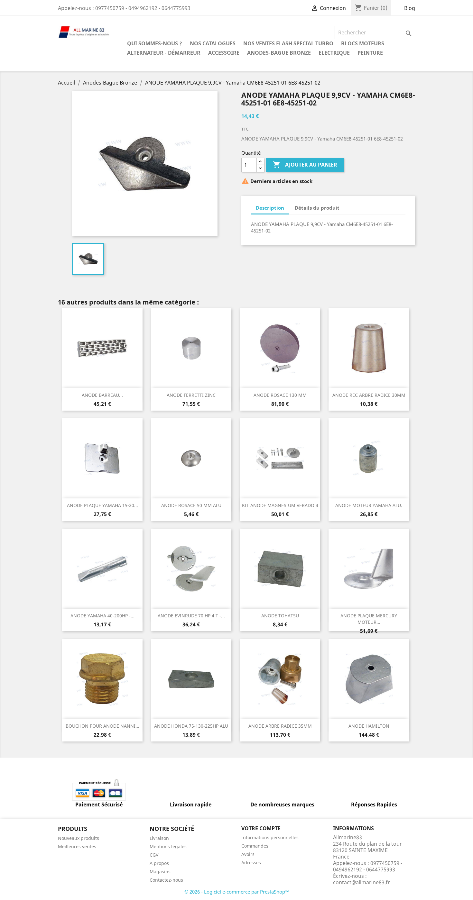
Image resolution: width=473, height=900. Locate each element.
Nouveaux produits (78, 838)
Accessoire (223, 52)
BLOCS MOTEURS (362, 43)
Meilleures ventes (77, 846)
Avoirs (248, 854)
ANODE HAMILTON (368, 726)
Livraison (159, 838)
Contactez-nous (166, 880)
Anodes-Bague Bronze (279, 52)
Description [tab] (270, 208)
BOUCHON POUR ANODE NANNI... (102, 726)
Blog (409, 8)
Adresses (251, 862)
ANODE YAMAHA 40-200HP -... (102, 616)
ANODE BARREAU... (102, 395)
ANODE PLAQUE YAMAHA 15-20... (102, 505)
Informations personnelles (270, 837)
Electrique (334, 52)
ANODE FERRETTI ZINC (191, 395)
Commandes (254, 846)
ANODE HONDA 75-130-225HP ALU (191, 726)
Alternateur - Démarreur (163, 52)
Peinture (370, 52)
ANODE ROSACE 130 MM (280, 395)
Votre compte (261, 828)
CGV (154, 855)
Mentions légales (168, 846)
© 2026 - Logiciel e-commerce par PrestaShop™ (236, 891)
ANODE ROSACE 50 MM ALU (191, 505)
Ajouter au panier (305, 164)
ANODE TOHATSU (280, 616)
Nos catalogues (213, 43)
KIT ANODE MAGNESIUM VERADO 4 (280, 505)
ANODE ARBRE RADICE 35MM (280, 726)
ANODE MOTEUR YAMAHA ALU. (368, 505)
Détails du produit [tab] (317, 208)
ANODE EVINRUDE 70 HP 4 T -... (191, 616)
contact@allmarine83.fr (361, 882)
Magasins (160, 871)
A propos (159, 863)
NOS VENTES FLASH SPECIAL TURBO (288, 43)
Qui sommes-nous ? (154, 43)
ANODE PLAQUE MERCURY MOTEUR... (368, 619)
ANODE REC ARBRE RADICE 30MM (368, 395)
